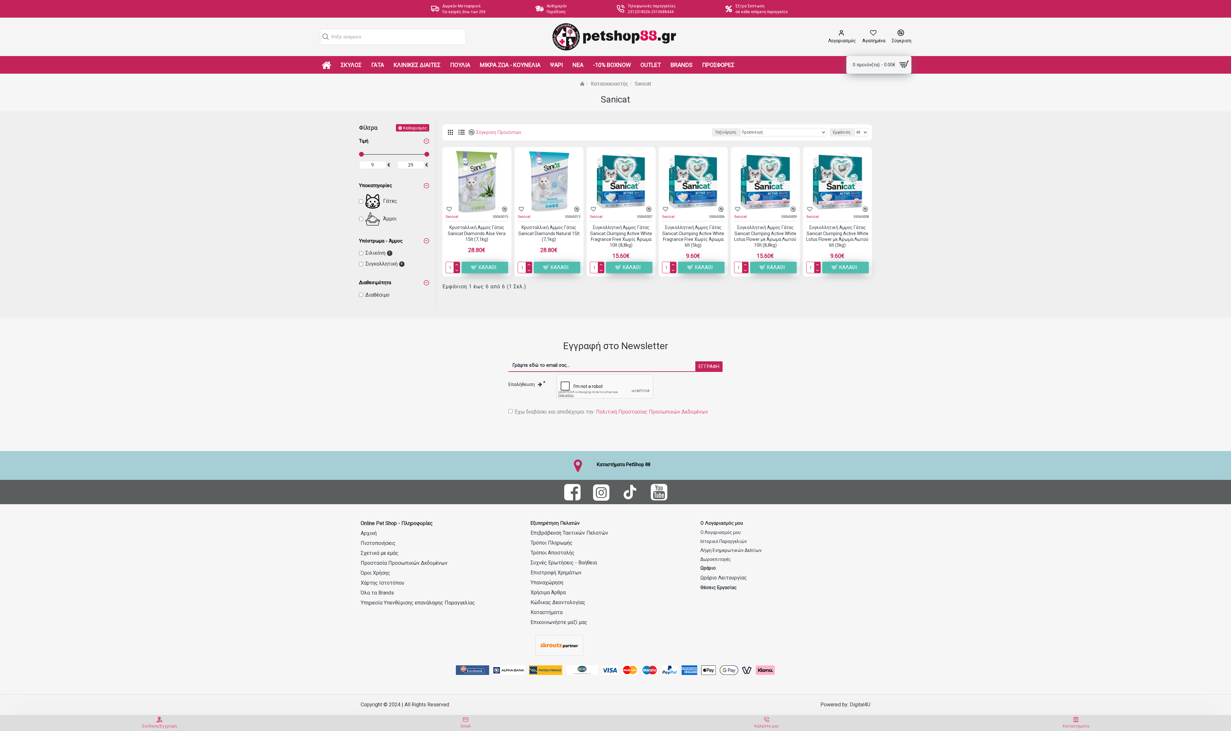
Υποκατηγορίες (375, 185)
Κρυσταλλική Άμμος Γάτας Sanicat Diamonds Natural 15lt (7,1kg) (549, 233)
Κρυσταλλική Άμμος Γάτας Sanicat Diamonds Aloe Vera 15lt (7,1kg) (477, 233)
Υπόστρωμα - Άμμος (381, 241)
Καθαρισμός (415, 127)
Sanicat (452, 217)
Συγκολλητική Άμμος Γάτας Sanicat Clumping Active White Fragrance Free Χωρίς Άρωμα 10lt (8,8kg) (621, 236)
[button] (325, 37)
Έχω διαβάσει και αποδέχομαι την (611, 412)
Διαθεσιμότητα (375, 282)
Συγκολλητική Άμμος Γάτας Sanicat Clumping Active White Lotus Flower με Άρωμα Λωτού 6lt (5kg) (837, 236)
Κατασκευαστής (609, 84)
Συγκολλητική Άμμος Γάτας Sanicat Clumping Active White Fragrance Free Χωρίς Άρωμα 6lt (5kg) (693, 236)
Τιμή (363, 141)
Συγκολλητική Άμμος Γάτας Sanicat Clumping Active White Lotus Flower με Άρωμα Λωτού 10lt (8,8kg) (765, 236)
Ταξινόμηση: (726, 132)
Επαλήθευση (521, 384)
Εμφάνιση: (842, 132)
